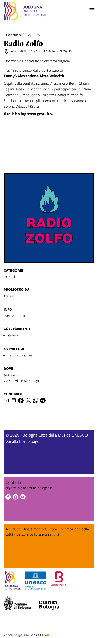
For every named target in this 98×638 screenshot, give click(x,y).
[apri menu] (92, 8)
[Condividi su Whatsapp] (35, 400)
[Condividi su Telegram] (43, 400)
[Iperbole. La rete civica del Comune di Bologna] (19, 603)
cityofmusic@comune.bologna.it (28, 487)
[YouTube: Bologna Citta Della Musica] (23, 497)
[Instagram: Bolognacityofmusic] (15, 497)
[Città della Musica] (49, 602)
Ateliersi (9, 296)
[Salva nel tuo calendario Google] (13, 400)
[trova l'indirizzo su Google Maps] (6, 51)
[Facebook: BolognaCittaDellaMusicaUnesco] (8, 497)
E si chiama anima (19, 355)
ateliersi (12, 335)
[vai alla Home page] (25, 11)
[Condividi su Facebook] (21, 400)
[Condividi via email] (6, 400)
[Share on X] (28, 400)
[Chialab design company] (27, 631)
